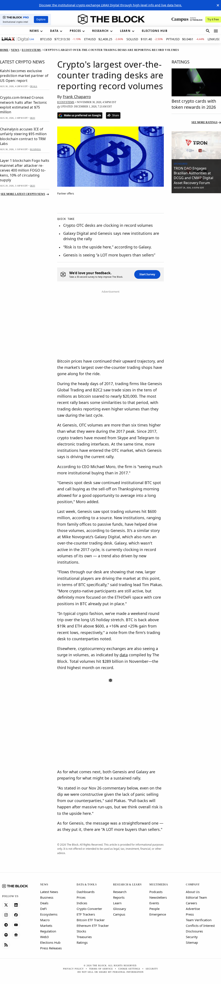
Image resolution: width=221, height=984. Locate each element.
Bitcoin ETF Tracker (91, 920)
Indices (82, 903)
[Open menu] (215, 31)
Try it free (213, 19)
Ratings (82, 942)
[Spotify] (6, 935)
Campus (119, 914)
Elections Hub (50, 942)
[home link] (111, 19)
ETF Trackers (86, 914)
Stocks (81, 931)
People (154, 908)
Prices (81, 897)
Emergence (157, 914)
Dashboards (86, 891)
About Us (193, 891)
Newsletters (158, 897)
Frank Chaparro (77, 96)
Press (190, 914)
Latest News (49, 891)
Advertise (193, 908)
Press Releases (51, 948)
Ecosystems (48, 914)
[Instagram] (6, 915)
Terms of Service (101, 969)
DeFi (43, 908)
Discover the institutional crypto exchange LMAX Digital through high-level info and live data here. (110, 5)
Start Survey (147, 274)
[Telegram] (6, 925)
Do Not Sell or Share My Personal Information (110, 972)
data (124, 654)
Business (46, 897)
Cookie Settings (129, 969)
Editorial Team (196, 897)
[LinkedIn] (16, 905)
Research (119, 891)
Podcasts (156, 891)
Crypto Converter (89, 908)
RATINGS (180, 62)
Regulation (48, 931)
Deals (44, 903)
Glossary (119, 908)
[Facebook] (16, 915)
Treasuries (84, 937)
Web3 (44, 937)
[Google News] (16, 935)
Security (192, 937)
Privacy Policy (73, 969)
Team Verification (199, 920)
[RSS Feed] (6, 945)
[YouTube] (16, 925)
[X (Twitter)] (6, 905)
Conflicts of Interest (200, 925)
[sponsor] (196, 145)
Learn (117, 903)
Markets (46, 925)
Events (154, 903)
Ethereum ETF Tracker (93, 925)
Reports (119, 897)
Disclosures (194, 931)
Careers (191, 903)
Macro (45, 920)
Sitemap (192, 942)
